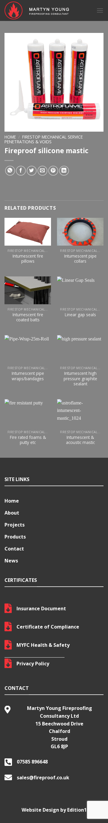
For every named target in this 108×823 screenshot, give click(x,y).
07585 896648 (32, 761)
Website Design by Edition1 (54, 810)
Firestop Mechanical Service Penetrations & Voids (43, 139)
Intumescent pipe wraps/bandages (28, 376)
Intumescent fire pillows (28, 258)
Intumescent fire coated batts (28, 317)
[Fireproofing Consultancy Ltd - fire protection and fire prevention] (45, 10)
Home (10, 137)
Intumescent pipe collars (80, 258)
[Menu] (100, 10)
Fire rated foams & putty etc (28, 440)
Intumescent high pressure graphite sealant (80, 379)
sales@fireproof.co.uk (43, 777)
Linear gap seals (80, 314)
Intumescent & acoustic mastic (80, 440)
